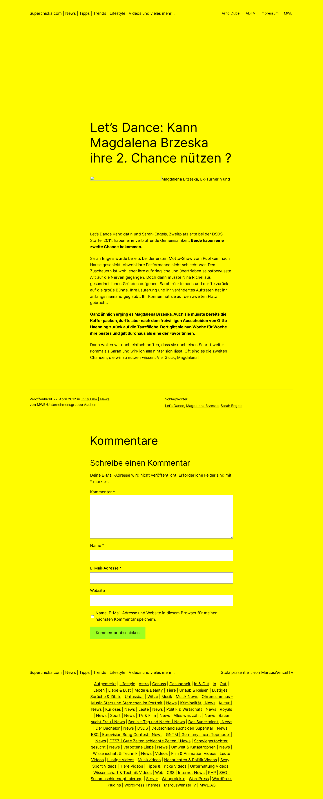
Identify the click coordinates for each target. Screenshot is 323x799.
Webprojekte (173, 778)
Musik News (187, 696)
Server (152, 778)
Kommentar (102, 492)
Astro (144, 684)
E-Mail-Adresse (106, 568)
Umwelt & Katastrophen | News (200, 747)
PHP (212, 772)
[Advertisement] (161, 73)
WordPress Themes (142, 785)
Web (159, 772)
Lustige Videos (120, 759)
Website (97, 590)
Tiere (171, 690)
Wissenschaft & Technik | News (122, 753)
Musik (167, 696)
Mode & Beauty (148, 690)
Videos (161, 753)
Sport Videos (104, 766)
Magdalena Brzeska (202, 405)
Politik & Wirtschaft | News (191, 709)
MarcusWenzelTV (277, 672)
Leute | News (150, 709)
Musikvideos (149, 759)
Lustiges (219, 690)
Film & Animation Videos (193, 753)
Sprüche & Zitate (105, 696)
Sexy (224, 759)
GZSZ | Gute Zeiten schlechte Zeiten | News (150, 741)
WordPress (199, 778)
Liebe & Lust (119, 690)
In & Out (201, 684)
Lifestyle (127, 684)
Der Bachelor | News (115, 728)
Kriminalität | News (197, 703)
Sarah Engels (231, 405)
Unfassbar (134, 696)
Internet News (191, 772)
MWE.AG (208, 785)
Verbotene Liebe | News (145, 747)
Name (97, 545)
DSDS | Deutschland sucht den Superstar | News (182, 728)
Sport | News (122, 715)
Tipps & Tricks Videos (167, 766)
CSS (170, 772)
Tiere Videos (131, 766)
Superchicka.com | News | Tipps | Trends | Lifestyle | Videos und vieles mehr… (102, 13)
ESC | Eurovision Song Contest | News (126, 734)
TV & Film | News (95, 399)
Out (223, 684)
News (171, 703)
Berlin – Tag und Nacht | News (156, 721)
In (214, 684)
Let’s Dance (174, 405)
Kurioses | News (120, 709)
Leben (99, 690)
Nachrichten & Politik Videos (190, 759)
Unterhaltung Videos (209, 766)
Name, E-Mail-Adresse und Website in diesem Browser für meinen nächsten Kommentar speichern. (157, 616)
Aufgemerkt (105, 684)
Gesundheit (180, 684)
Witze (152, 696)
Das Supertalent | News (210, 721)
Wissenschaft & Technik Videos (122, 772)
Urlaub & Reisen (194, 690)
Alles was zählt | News (194, 715)
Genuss (159, 684)
